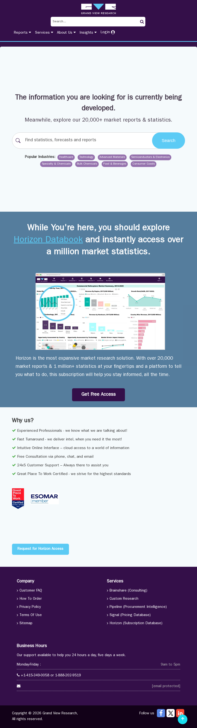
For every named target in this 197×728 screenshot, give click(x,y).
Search (168, 140)
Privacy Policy (30, 607)
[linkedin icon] (180, 713)
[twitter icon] (170, 713)
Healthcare (66, 157)
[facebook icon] (161, 713)
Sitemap (25, 623)
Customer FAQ (30, 591)
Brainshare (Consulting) (128, 591)
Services (43, 33)
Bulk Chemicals (87, 164)
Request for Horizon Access (40, 549)
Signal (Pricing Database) (130, 615)
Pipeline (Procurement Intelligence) (138, 607)
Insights (87, 33)
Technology (86, 157)
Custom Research (124, 599)
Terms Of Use (30, 615)
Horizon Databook (48, 240)
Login (105, 32)
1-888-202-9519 (68, 676)
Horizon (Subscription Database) (136, 623)
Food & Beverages (114, 164)
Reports (21, 33)
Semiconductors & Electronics (150, 157)
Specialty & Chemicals (56, 164)
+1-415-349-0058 (35, 676)
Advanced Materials (112, 157)
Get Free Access (98, 394)
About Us (65, 33)
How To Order (30, 599)
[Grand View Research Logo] (98, 9)
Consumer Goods (143, 164)
